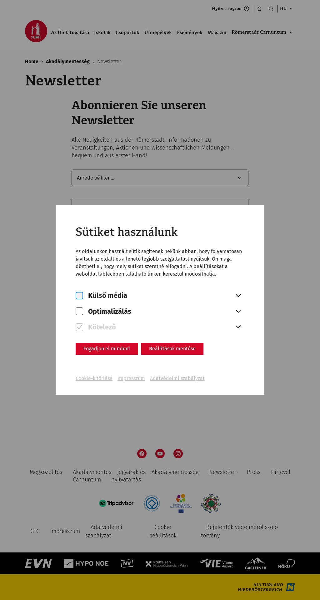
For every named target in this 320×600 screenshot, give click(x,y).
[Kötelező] (79, 327)
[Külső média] (79, 296)
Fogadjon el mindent (106, 349)
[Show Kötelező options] (238, 327)
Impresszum (131, 378)
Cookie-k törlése (94, 378)
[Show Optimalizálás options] (238, 311)
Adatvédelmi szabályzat (177, 378)
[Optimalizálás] (79, 311)
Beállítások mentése (172, 349)
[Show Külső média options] (238, 296)
